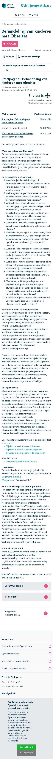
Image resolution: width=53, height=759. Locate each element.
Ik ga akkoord (26, 747)
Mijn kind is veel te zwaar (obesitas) (23, 446)
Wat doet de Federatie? (12, 686)
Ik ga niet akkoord (26, 753)
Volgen (11, 44)
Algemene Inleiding (11, 477)
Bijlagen (9, 57)
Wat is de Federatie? (11, 682)
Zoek (20, 15)
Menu (35, 15)
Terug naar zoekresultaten (15, 24)
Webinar (5, 480)
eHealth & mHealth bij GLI (14, 128)
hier (21, 578)
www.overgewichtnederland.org (21, 462)
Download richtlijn (30, 57)
